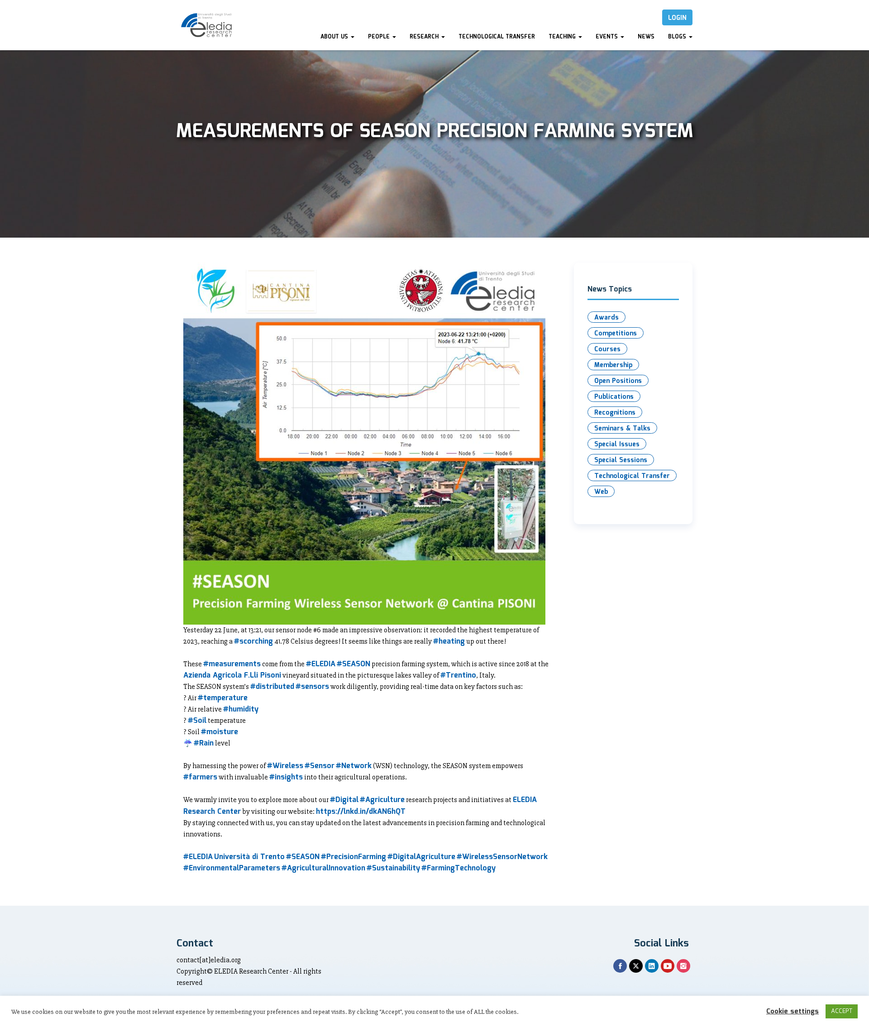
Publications (614, 397)
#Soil (197, 720)
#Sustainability (393, 868)
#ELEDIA (320, 664)
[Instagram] (683, 966)
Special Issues (617, 444)
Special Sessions (620, 460)
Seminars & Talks (622, 429)
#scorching (253, 641)
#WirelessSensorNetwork (502, 857)
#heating (449, 641)
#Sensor (319, 766)
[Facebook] (620, 966)
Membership (613, 365)
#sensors (312, 687)
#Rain (204, 743)
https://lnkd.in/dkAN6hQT (361, 811)
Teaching (563, 37)
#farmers (200, 777)
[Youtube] (667, 966)
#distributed (272, 687)
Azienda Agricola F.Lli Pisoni (232, 675)
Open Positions (618, 381)
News (646, 37)
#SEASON (353, 664)
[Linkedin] (652, 966)
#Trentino (458, 675)
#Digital (344, 800)
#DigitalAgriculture (421, 857)
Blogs (678, 37)
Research (425, 37)
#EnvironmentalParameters (231, 868)
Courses (607, 349)
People (380, 37)
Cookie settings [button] (792, 1012)
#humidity (240, 709)
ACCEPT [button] (841, 1011)
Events (608, 37)
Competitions (615, 334)
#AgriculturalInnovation (323, 868)
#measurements (232, 664)
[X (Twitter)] (636, 966)
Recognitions (614, 413)
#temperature (223, 698)
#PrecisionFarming (353, 857)
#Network (354, 766)
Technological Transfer (496, 37)
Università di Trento (249, 857)
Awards (606, 318)
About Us (335, 37)
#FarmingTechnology (458, 868)
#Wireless (285, 766)
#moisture (219, 732)
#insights (286, 777)
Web (601, 492)
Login (677, 18)
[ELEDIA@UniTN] (206, 25)
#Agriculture (382, 800)
